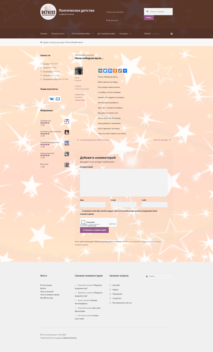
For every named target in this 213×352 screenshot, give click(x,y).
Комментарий (86, 167)
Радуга (45, 67)
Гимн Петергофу (160, 140)
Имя (82, 200)
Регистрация (46, 285)
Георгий (78, 80)
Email (113, 200)
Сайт (144, 200)
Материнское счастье (51, 79)
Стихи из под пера (57, 42)
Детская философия (106, 33)
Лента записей (46, 291)
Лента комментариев (49, 294)
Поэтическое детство (76, 10)
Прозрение (47, 71)
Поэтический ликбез (81, 33)
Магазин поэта (57, 33)
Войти (43, 288)
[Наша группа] (52, 99)
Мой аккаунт (112, 20)
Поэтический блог (115, 12)
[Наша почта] (58, 99)
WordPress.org (46, 298)
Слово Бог (47, 75)
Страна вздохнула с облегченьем (94, 140)
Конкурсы (123, 33)
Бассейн (46, 64)
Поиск (148, 17)
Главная (43, 33)
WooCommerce (70, 338)
